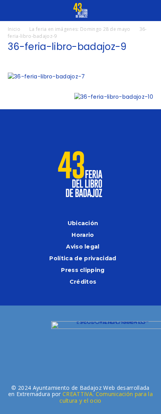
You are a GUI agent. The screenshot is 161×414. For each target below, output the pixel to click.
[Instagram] (70, 127)
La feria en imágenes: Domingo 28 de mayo (80, 29)
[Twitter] (90, 127)
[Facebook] (49, 127)
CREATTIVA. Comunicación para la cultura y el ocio (106, 397)
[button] (13, 10)
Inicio (14, 29)
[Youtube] (111, 127)
